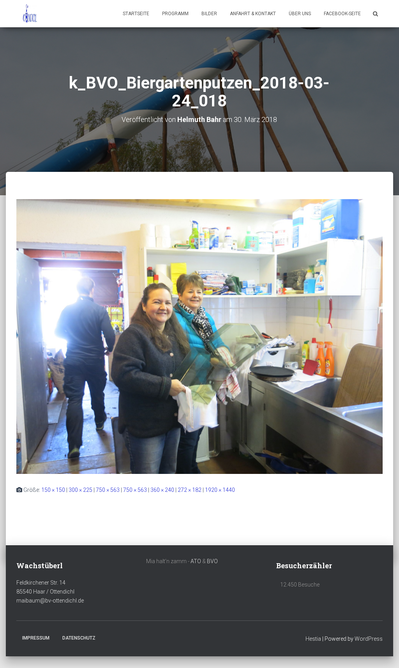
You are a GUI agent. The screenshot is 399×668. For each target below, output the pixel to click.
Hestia (313, 639)
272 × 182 (189, 490)
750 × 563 (108, 490)
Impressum (35, 638)
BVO (212, 561)
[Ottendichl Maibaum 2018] (30, 13)
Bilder (209, 13)
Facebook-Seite (342, 13)
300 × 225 (80, 490)
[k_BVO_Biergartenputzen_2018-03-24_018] (199, 336)
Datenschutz (78, 638)
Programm (175, 13)
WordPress (369, 639)
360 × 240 (162, 490)
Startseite (136, 13)
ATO (196, 561)
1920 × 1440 (220, 490)
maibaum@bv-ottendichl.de (50, 600)
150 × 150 (53, 490)
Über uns (300, 13)
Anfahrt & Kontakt (253, 13)
